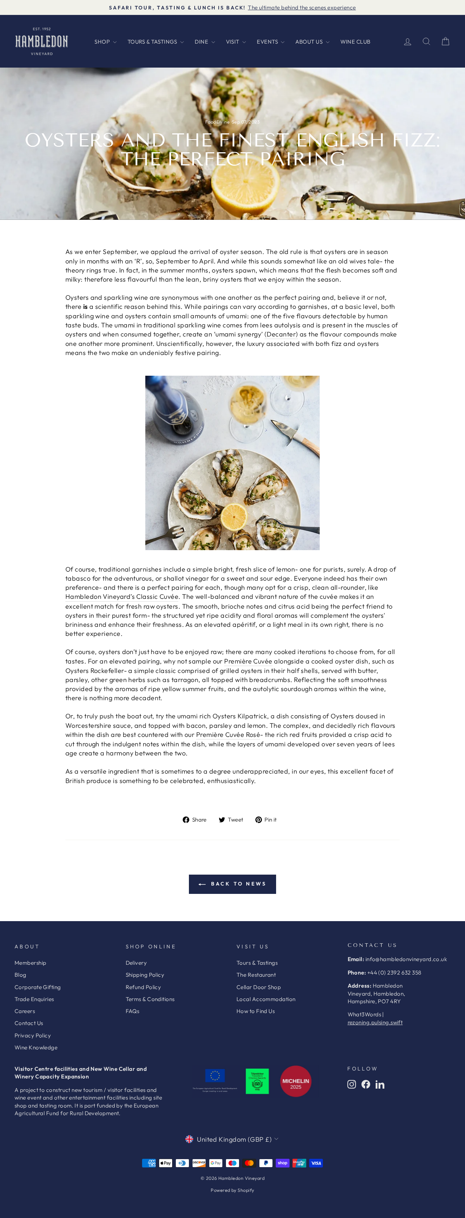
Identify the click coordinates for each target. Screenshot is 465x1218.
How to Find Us (255, 1011)
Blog (21, 974)
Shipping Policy (145, 974)
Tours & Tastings (257, 962)
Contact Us (29, 1023)
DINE (202, 41)
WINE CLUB (355, 41)
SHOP (102, 41)
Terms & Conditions (150, 999)
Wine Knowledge (36, 1047)
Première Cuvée (248, 661)
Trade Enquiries (34, 999)
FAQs (133, 1011)
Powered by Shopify (232, 1190)
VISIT (233, 41)
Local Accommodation (266, 999)
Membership (30, 962)
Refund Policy (143, 987)
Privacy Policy (33, 1035)
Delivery (136, 962)
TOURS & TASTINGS (153, 41)
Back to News (238, 883)
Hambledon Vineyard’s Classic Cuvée (121, 596)
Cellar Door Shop (258, 987)
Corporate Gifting (38, 987)
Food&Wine (217, 122)
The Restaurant (256, 974)
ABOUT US (309, 41)
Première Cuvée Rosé (228, 734)
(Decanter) (281, 334)
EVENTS (268, 41)
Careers (25, 1011)
